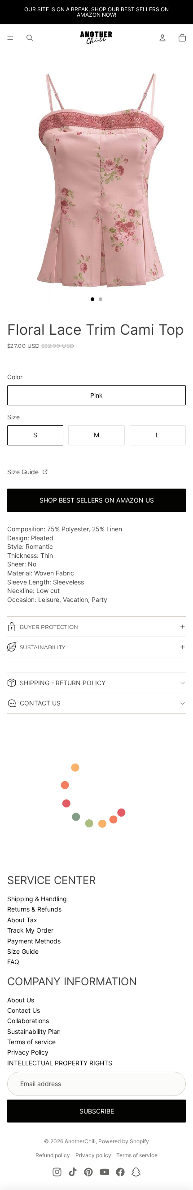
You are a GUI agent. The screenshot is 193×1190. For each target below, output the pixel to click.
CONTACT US (40, 703)
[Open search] (29, 38)
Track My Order (30, 930)
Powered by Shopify (123, 1141)
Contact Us (23, 1010)
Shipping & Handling (37, 899)
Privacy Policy (27, 1052)
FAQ (13, 961)
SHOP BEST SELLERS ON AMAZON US (96, 500)
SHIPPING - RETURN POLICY (62, 683)
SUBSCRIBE (96, 1111)
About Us (20, 1000)
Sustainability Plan (34, 1031)
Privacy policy (93, 1155)
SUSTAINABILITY (43, 647)
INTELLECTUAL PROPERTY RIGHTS (59, 1063)
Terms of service (31, 1042)
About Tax (22, 920)
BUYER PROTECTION (49, 627)
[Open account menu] (162, 38)
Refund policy (52, 1155)
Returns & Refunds (34, 909)
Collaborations (28, 1020)
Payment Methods (34, 941)
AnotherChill (80, 1141)
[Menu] (10, 37)
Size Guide (23, 472)
